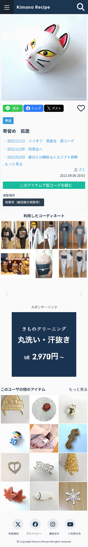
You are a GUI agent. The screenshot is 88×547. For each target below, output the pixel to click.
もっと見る (78, 389)
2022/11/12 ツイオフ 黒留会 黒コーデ (40, 140)
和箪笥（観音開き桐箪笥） (23, 202)
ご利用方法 (74, 533)
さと (82, 169)
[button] (7, 293)
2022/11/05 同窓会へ (24, 148)
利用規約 (13, 533)
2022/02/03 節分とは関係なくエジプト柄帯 (42, 156)
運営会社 (54, 533)
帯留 (8, 120)
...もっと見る (13, 163)
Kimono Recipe (33, 7)
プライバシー (34, 533)
